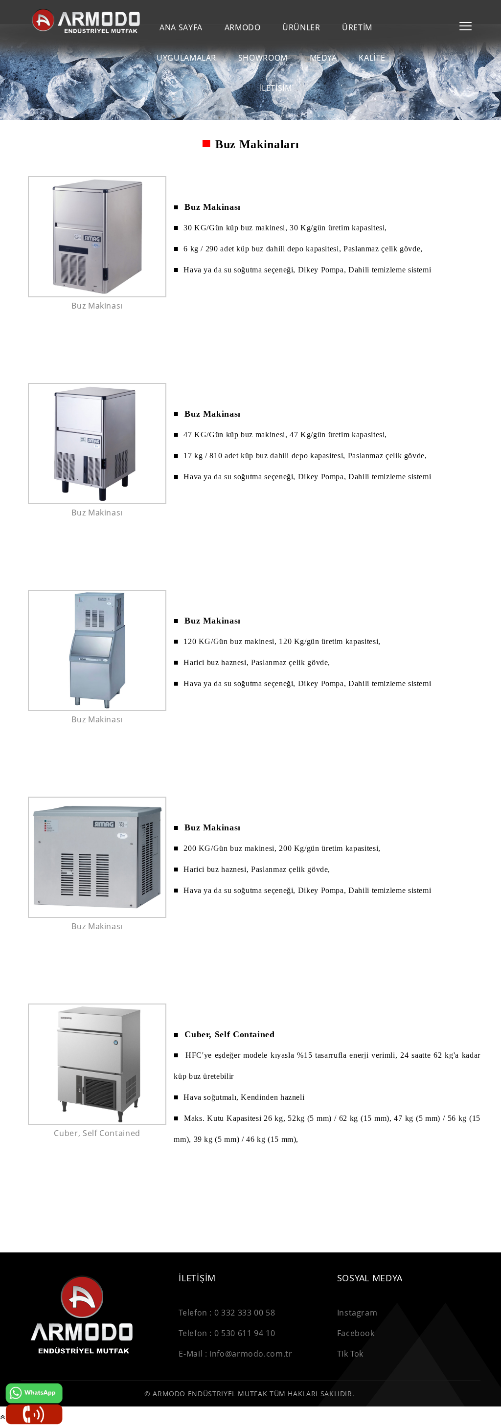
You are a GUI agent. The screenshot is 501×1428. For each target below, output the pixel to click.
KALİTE (372, 58)
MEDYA (323, 58)
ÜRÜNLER (301, 27)
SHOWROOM (263, 58)
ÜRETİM (357, 27)
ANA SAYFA (181, 27)
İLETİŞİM (276, 88)
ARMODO (243, 27)
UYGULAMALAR (186, 58)
